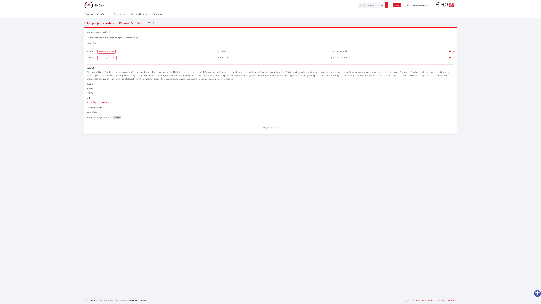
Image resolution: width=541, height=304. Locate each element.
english (397, 5)
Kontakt (452, 300)
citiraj (451, 51)
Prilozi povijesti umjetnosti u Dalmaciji (107, 23)
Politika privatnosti (437, 300)
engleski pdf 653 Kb (107, 58)
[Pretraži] (386, 5)
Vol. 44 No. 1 (139, 23)
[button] (418, 5)
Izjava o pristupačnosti (415, 300)
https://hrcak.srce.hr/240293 (100, 102)
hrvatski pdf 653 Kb (106, 52)
